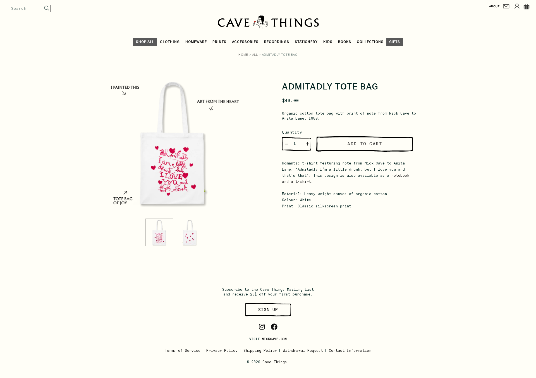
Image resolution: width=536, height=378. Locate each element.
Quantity (292, 132)
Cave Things (274, 362)
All (255, 54)
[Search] (46, 8)
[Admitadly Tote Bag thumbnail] (159, 232)
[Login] (517, 6)
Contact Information (350, 350)
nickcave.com (274, 339)
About (494, 6)
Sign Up (268, 309)
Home (243, 54)
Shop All (145, 41)
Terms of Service (182, 350)
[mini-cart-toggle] (526, 6)
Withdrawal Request (303, 350)
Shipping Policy (260, 350)
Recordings (276, 41)
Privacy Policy (222, 350)
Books (344, 41)
